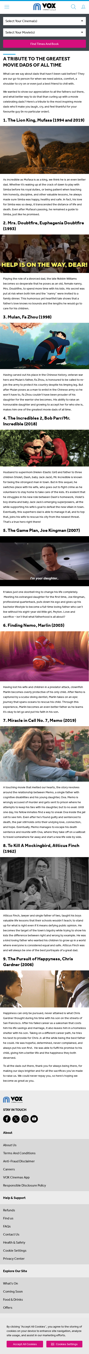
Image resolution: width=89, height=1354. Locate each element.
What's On (10, 1283)
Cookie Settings (14, 1250)
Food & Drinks (13, 1299)
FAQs (7, 1226)
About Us (10, 1145)
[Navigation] (7, 7)
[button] (64, 1344)
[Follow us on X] (16, 1119)
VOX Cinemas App (16, 1177)
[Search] (73, 6)
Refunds (9, 1210)
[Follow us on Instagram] (25, 1119)
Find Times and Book (44, 44)
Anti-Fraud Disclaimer (19, 1161)
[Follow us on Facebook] (7, 1119)
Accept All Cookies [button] (25, 1344)
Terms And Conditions (19, 1153)
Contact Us (11, 1234)
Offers (7, 1307)
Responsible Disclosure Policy (24, 1185)
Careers (9, 1169)
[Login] (83, 6)
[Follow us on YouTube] (34, 1119)
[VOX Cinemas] (44, 7)
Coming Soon (13, 1291)
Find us (8, 1218)
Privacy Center (14, 1258)
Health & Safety (14, 1242)
